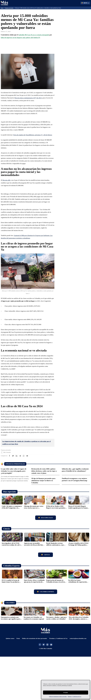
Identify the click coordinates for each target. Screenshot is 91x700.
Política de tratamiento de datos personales (56, 696)
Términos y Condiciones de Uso (77, 696)
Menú (85, 3)
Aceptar (65, 692)
